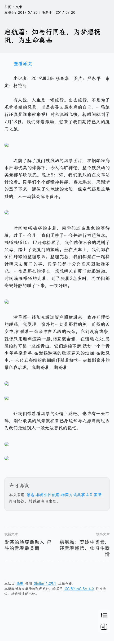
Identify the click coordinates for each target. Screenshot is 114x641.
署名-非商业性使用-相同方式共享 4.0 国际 (64, 495)
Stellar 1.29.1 (45, 584)
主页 (7, 7)
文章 (18, 7)
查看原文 (23, 63)
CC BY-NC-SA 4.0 (79, 589)
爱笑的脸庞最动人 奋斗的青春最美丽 (27, 545)
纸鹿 (19, 584)
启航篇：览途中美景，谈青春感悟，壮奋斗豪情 (84, 548)
